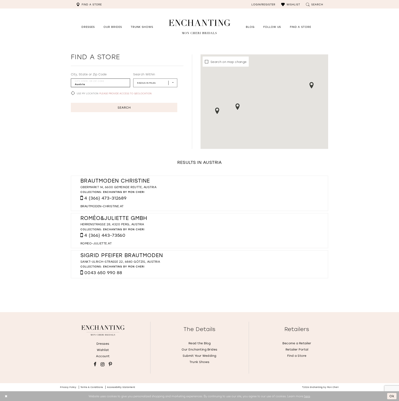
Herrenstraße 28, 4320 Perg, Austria (112, 224)
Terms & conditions (91, 387)
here (307, 396)
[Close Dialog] (6, 396)
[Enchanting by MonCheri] (103, 330)
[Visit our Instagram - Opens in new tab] (103, 364)
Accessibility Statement (121, 387)
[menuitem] (89, 4)
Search (124, 107)
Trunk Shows (199, 362)
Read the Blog (199, 343)
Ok (391, 396)
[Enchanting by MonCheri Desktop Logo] (199, 26)
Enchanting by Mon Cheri (123, 192)
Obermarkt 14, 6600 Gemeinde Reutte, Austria (118, 187)
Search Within (144, 74)
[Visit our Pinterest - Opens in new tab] (110, 364)
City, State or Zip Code (89, 74)
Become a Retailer (296, 343)
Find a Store (297, 356)
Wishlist (103, 350)
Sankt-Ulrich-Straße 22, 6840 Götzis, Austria (120, 262)
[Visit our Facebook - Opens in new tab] (95, 364)
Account (103, 356)
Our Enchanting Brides (199, 349)
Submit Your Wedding (199, 356)
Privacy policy (68, 387)
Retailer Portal (297, 349)
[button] (290, 4)
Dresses (102, 344)
